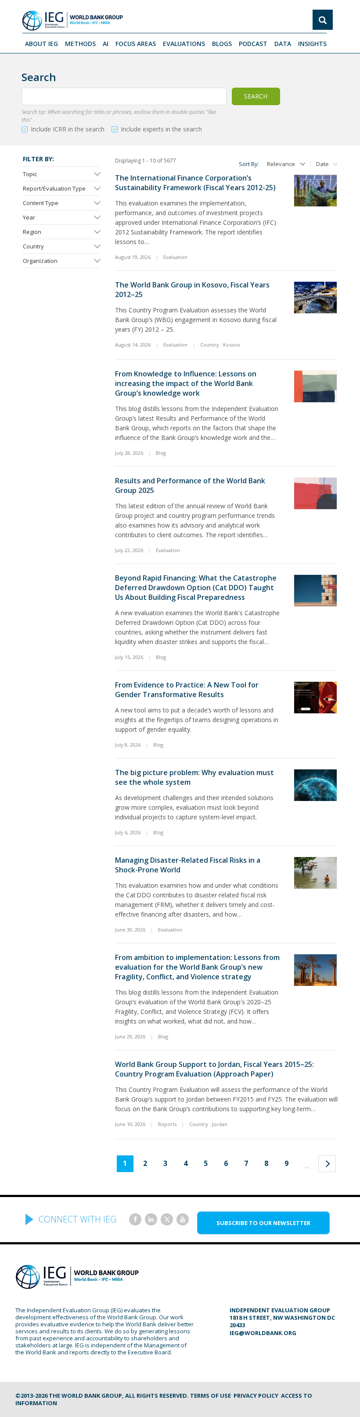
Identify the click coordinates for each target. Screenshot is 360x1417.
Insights (312, 43)
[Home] (72, 21)
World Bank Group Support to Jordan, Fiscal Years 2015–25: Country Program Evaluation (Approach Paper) (214, 1069)
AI (105, 43)
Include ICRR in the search (67, 129)
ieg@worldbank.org (263, 1333)
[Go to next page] (327, 1163)
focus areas (135, 43)
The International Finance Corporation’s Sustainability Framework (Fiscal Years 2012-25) (195, 182)
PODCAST (253, 43)
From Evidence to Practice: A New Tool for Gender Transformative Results (187, 689)
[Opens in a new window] (135, 1219)
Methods (80, 43)
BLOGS (222, 43)
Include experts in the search (161, 129)
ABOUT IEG (41, 43)
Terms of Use (210, 1395)
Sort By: (249, 164)
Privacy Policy (256, 1395)
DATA (282, 43)
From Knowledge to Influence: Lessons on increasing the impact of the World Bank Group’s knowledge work (185, 383)
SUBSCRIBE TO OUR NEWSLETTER (263, 1223)
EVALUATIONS (184, 43)
